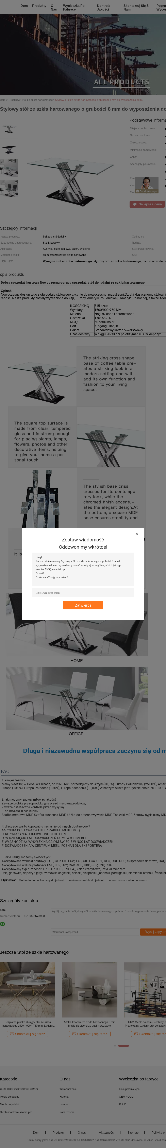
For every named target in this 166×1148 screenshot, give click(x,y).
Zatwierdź (83, 605)
